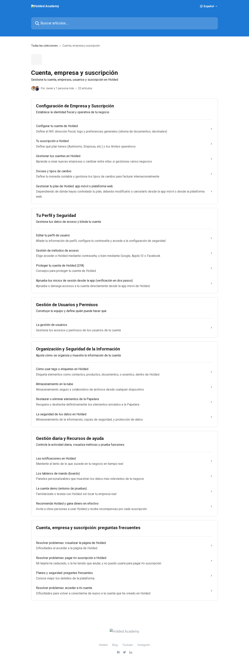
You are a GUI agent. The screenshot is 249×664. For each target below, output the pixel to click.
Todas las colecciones (44, 45)
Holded (103, 644)
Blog (115, 644)
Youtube (127, 644)
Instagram (144, 644)
